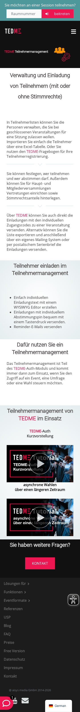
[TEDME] (13, 30)
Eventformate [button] (16, 600)
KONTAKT (40, 563)
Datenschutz (14, 659)
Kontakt (10, 676)
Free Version (14, 650)
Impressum (13, 667)
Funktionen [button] (14, 591)
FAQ (7, 634)
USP (7, 617)
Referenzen (13, 608)
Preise (9, 642)
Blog (7, 625)
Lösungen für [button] (15, 583)
